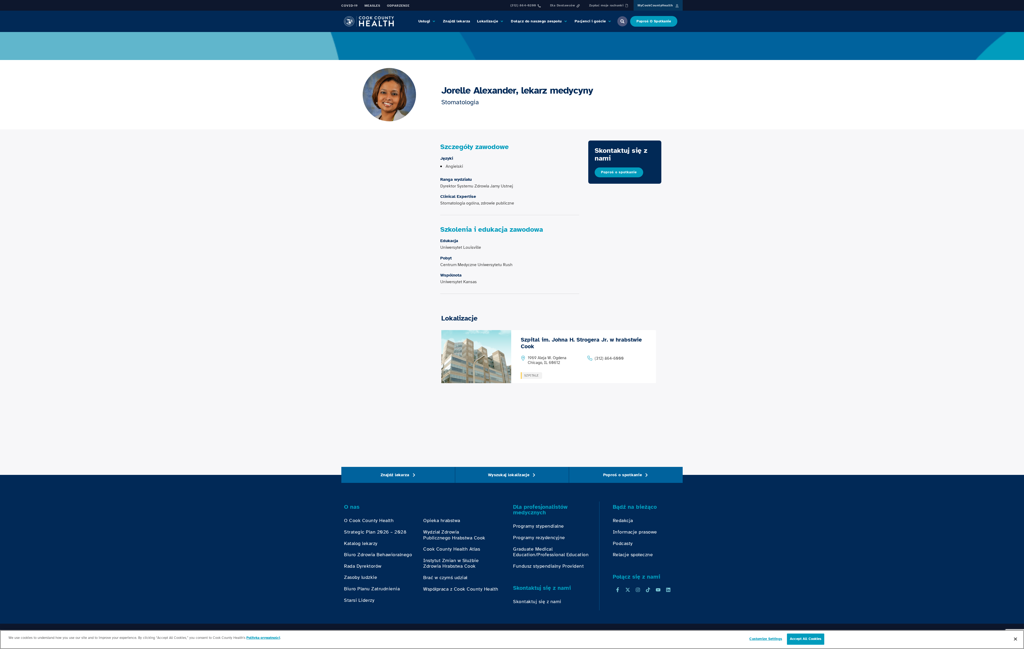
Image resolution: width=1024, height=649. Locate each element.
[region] (512, 639)
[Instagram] (638, 590)
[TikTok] (648, 590)
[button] (427, 21)
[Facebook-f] (617, 590)
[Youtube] (658, 590)
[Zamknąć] (1015, 639)
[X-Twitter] (628, 590)
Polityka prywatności (263, 638)
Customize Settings (765, 639)
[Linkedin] (668, 590)
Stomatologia (460, 102)
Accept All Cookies (805, 639)
